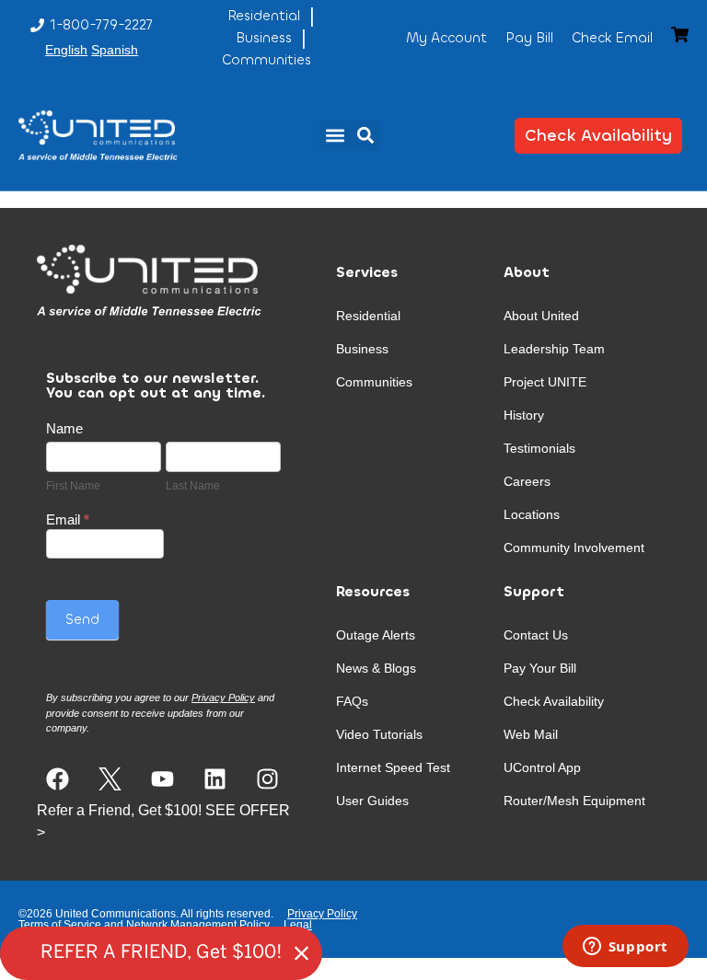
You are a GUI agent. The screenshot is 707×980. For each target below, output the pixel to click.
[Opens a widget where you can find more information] (625, 948)
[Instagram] (267, 779)
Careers (527, 481)
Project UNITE (545, 382)
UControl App (542, 767)
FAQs (352, 701)
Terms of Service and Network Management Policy (144, 924)
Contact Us (536, 635)
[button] (334, 136)
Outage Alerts (375, 635)
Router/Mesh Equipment (574, 800)
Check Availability (554, 701)
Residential (368, 315)
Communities (374, 382)
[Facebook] (57, 779)
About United (541, 315)
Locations (532, 514)
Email (67, 520)
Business (362, 348)
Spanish (114, 49)
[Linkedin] (215, 779)
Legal (298, 924)
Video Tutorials (379, 734)
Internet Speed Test (393, 767)
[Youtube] (162, 779)
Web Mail (531, 734)
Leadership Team (554, 348)
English (66, 49)
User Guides (372, 800)
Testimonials (539, 448)
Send (82, 619)
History (524, 415)
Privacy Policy (322, 913)
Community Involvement (574, 547)
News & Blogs (376, 668)
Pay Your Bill (540, 668)
